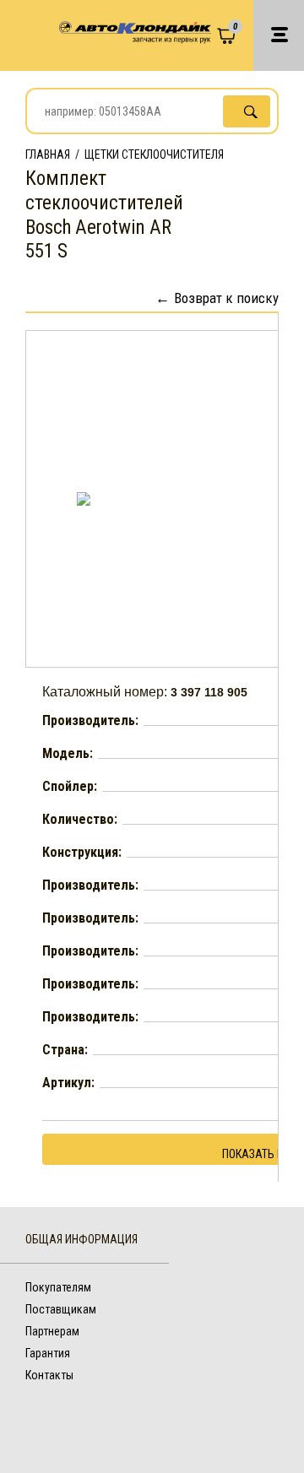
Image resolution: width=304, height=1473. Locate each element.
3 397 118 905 (209, 692)
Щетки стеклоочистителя (154, 154)
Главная (47, 154)
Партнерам (52, 1331)
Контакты (49, 1375)
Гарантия (47, 1353)
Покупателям (58, 1287)
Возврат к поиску (226, 298)
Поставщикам (60, 1309)
